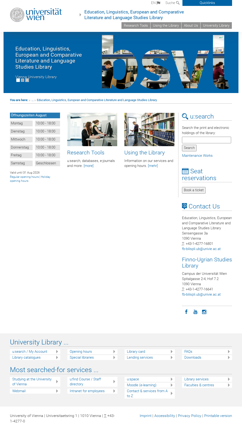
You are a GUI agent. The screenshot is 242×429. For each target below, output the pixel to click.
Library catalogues (26, 357)
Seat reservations (199, 174)
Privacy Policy (189, 415)
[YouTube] (195, 311)
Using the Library (166, 25)
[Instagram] (204, 311)
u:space (133, 379)
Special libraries (82, 357)
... (32, 100)
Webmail (19, 391)
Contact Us (203, 206)
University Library (216, 25)
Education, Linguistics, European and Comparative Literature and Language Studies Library (134, 14)
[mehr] (153, 166)
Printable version (218, 415)
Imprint (145, 415)
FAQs (188, 351)
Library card (136, 351)
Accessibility (164, 415)
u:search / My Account (29, 351)
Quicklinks (207, 3)
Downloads (192, 357)
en (154, 3)
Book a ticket (194, 190)
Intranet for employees (87, 391)
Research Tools (136, 25)
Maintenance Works (197, 155)
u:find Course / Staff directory (85, 381)
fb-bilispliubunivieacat (201, 249)
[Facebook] (186, 311)
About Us (191, 25)
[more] (89, 166)
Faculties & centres (199, 385)
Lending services (140, 357)
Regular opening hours (24, 176)
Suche (170, 3)
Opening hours (81, 351)
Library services (196, 379)
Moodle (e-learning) (141, 385)
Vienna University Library (36, 77)
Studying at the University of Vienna (32, 381)
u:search (201, 116)
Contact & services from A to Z (147, 393)
